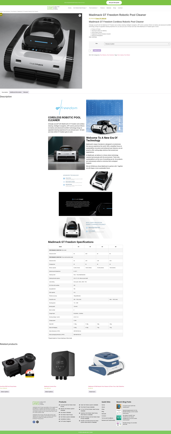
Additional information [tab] (16, 92)
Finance (102, 8)
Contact (120, 8)
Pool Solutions (7, 11)
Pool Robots (14, 11)
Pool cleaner (120, 55)
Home (69, 8)
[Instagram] (37, 422)
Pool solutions (93, 8)
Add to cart (97, 50)
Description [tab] (5, 92)
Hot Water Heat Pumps (79, 8)
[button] (80, 15)
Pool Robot (127, 55)
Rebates (109, 8)
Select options (5, 391)
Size (97, 43)
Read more (92, 391)
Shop (114, 8)
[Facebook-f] (34, 422)
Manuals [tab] (25, 92)
